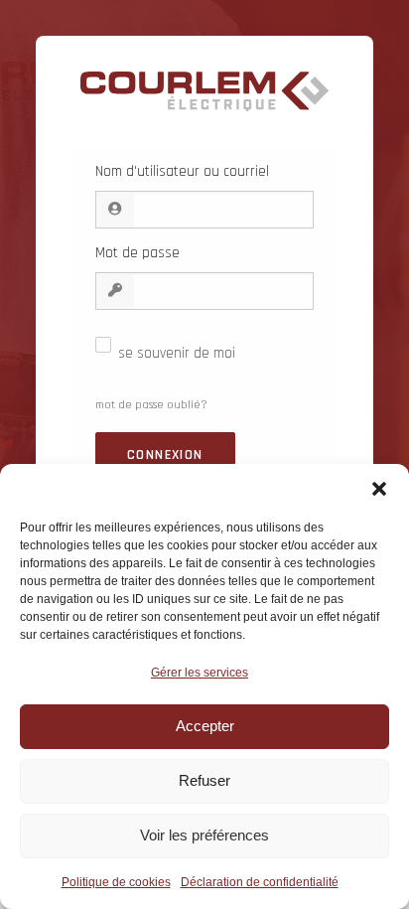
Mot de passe (137, 252)
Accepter (205, 725)
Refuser (204, 780)
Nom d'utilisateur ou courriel (182, 171)
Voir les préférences (204, 835)
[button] (379, 489)
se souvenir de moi (176, 353)
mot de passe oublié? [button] (151, 404)
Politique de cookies (116, 882)
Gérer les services (199, 673)
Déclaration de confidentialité (260, 882)
